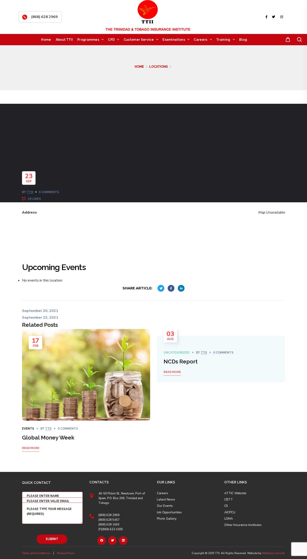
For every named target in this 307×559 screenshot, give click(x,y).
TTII (30, 192)
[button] (287, 39)
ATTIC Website (235, 493)
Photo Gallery (166, 518)
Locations (158, 66)
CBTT (228, 500)
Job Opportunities (169, 512)
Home (139, 66)
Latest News (166, 500)
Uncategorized (177, 353)
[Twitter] (112, 540)
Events (28, 429)
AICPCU (229, 512)
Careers (162, 493)
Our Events (165, 506)
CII (226, 506)
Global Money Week (48, 437)
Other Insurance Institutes (243, 525)
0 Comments (49, 192)
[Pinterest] (123, 540)
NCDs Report (181, 361)
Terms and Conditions (36, 553)
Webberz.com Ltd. (273, 553)
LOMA (228, 519)
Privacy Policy (65, 553)
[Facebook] (101, 540)
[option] (86, 396)
